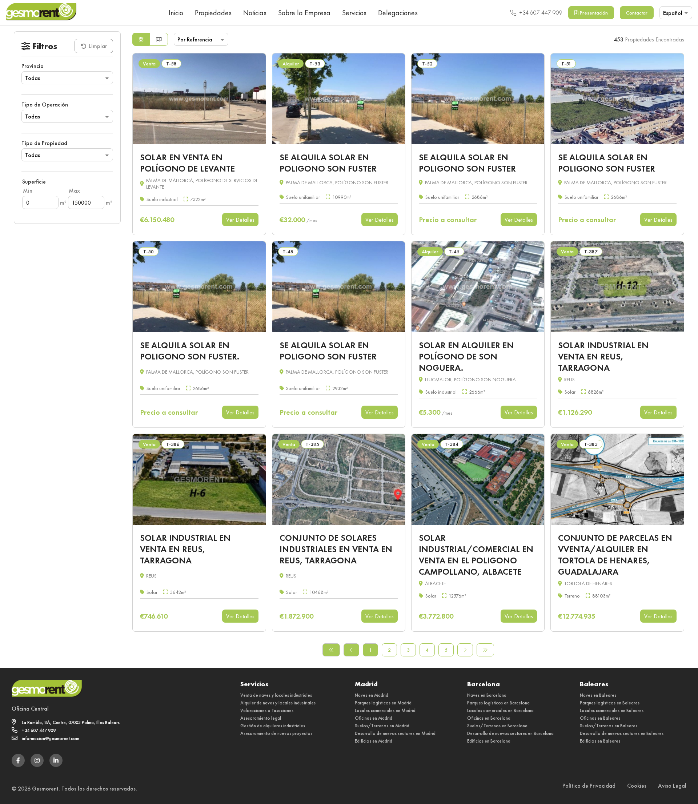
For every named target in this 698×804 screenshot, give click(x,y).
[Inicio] (41, 12)
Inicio (176, 12)
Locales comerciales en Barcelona (500, 710)
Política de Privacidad (588, 785)
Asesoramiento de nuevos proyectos (276, 733)
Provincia (32, 66)
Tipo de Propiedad (44, 143)
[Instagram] (37, 760)
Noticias (254, 12)
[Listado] (141, 39)
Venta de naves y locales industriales (276, 695)
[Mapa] (159, 39)
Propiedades (213, 12)
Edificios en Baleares (600, 741)
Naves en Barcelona (486, 695)
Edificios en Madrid (373, 741)
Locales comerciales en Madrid (385, 710)
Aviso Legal (672, 785)
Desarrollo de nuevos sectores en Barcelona (510, 733)
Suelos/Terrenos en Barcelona (497, 726)
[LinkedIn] (56, 760)
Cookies (636, 785)
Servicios (354, 12)
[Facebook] (18, 760)
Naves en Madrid (371, 695)
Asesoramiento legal (260, 718)
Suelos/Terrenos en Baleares (608, 726)
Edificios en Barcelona (488, 741)
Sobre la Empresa (304, 12)
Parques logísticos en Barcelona (498, 703)
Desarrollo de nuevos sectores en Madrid (395, 733)
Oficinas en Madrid (373, 718)
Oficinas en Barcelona (488, 718)
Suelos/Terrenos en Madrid (382, 726)
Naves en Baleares (598, 695)
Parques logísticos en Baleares (609, 703)
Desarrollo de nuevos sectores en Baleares (621, 733)
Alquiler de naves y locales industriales (278, 703)
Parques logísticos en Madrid (383, 703)
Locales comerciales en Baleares (611, 710)
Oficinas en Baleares (600, 718)
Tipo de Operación (44, 104)
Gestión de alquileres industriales (272, 726)
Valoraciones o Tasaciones (266, 710)
